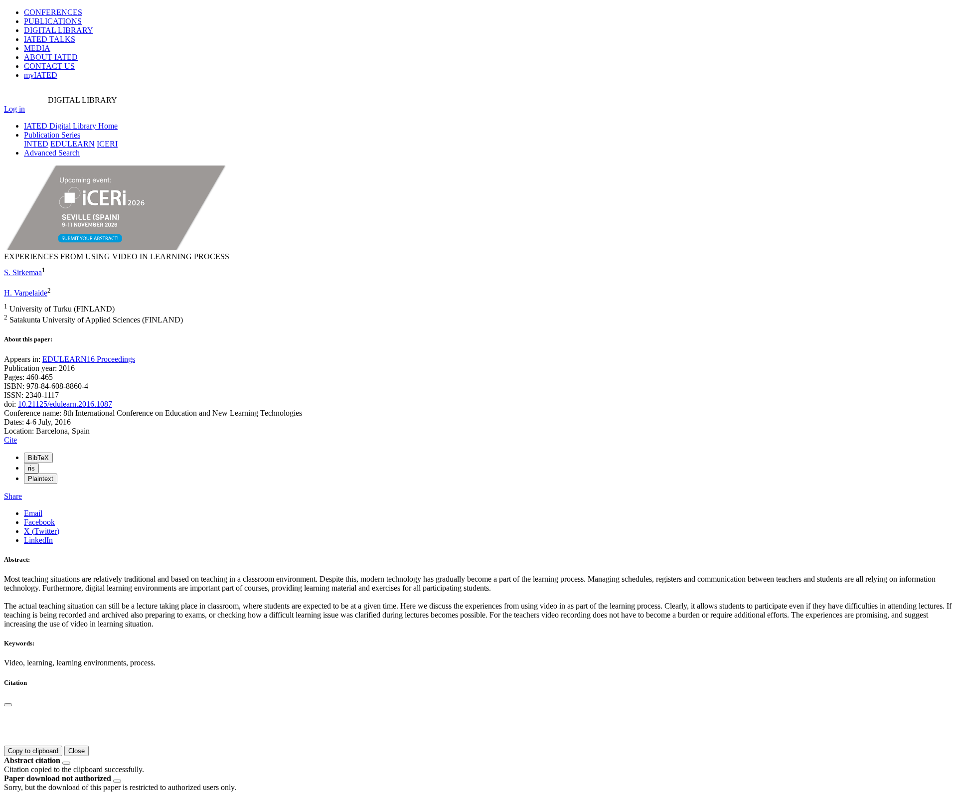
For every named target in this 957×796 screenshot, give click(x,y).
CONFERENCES (53, 12)
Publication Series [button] (52, 135)
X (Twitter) (41, 531)
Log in (14, 109)
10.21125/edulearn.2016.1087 (65, 404)
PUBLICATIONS (53, 21)
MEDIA (37, 48)
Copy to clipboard (33, 751)
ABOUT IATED (51, 57)
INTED (36, 144)
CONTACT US (49, 66)
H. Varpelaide (25, 293)
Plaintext (40, 478)
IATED (49, 39)
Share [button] (13, 496)
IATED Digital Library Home (71, 126)
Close (76, 751)
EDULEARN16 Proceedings (88, 359)
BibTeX (38, 458)
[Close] (8, 704)
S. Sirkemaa (23, 272)
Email (33, 513)
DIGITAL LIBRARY (58, 30)
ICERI (107, 144)
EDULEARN (72, 144)
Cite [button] (10, 440)
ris (31, 468)
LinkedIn (38, 540)
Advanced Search (52, 153)
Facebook (39, 522)
